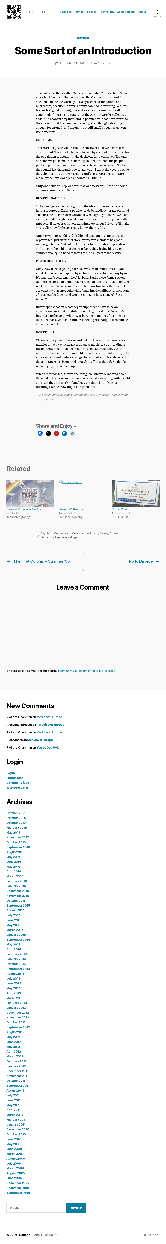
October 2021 (16, 813)
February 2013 (16, 1003)
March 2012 (14, 1056)
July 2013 (13, 978)
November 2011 (17, 1076)
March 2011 (14, 1114)
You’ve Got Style (48, 747)
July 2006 (13, 1163)
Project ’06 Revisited (71, 509)
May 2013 (13, 988)
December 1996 (17, 1187)
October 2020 (16, 818)
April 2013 (13, 993)
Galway (104, 533)
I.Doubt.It (24, 1235)
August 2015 (15, 910)
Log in (10, 773)
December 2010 (17, 1129)
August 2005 (15, 1173)
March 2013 (14, 998)
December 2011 (17, 1071)
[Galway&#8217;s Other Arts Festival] (30, 493)
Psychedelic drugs (66, 537)
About (142, 11)
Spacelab (66, 11)
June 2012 (13, 1041)
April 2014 (13, 949)
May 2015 (13, 925)
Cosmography (126, 11)
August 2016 (15, 852)
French (94, 533)
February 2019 (16, 827)
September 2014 (18, 939)
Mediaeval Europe (49, 717)
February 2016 (16, 881)
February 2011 (16, 1119)
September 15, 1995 (72, 63)
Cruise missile (80, 533)
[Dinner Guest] (136, 493)
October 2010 (16, 1134)
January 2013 (16, 1007)
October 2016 (16, 842)
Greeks (114, 533)
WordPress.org (17, 787)
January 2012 (16, 1066)
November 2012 (17, 1017)
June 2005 (14, 1178)
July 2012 (13, 1037)
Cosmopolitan (62, 533)
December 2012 (17, 1012)
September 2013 (18, 968)
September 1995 (18, 1192)
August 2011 (15, 1090)
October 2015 (16, 900)
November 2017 (17, 837)
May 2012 (13, 1046)
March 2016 (14, 876)
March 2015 (14, 930)
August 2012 (15, 1032)
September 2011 (18, 1085)
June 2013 (13, 983)
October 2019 (16, 822)
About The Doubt (45, 1235)
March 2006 (15, 1168)
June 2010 (13, 1139)
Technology (106, 11)
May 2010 (13, 1144)
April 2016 (13, 871)
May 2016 (13, 866)
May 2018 (13, 832)
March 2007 (15, 1153)
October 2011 (15, 1080)
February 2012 (16, 1061)
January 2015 (16, 934)
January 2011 (15, 1124)
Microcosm (47, 537)
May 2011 (13, 1105)
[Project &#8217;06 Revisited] (83, 493)
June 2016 (13, 861)
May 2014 (13, 944)
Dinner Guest (120, 509)
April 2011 (13, 1110)
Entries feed (15, 778)
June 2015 (13, 920)
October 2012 (16, 1022)
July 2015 (13, 915)
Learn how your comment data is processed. (87, 670)
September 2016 (18, 847)
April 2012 (13, 1051)
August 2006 (15, 1158)
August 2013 (15, 973)
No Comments (102, 63)
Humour (79, 11)
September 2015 (18, 905)
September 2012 (18, 1027)
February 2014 (16, 954)
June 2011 (13, 1100)
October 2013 (16, 964)
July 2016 (13, 857)
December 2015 (17, 891)
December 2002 (18, 1183)
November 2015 (17, 895)
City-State (47, 533)
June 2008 (14, 1149)
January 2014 (16, 959)
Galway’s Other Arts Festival (23, 509)
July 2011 (13, 1095)
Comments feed (17, 782)
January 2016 (16, 886)
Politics (91, 11)
